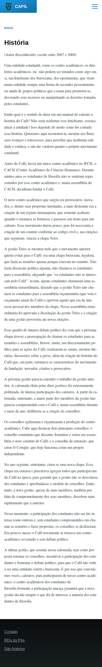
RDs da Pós (14, 640)
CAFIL (21, 6)
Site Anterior (14, 649)
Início (8, 28)
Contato (11, 632)
